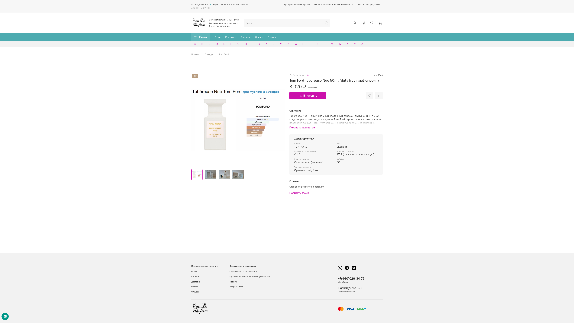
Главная (195, 54)
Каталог (203, 37)
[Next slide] (279, 120)
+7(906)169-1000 (199, 4)
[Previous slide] (196, 120)
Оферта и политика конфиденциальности (333, 4)
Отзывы (272, 37)
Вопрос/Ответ (373, 4)
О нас (217, 37)
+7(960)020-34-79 (351, 278)
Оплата (259, 37)
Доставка (245, 37)
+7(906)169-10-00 (351, 288)
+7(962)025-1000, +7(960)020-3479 (230, 4)
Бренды (209, 54)
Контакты (230, 37)
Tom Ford (224, 54)
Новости (360, 4)
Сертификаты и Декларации (296, 4)
